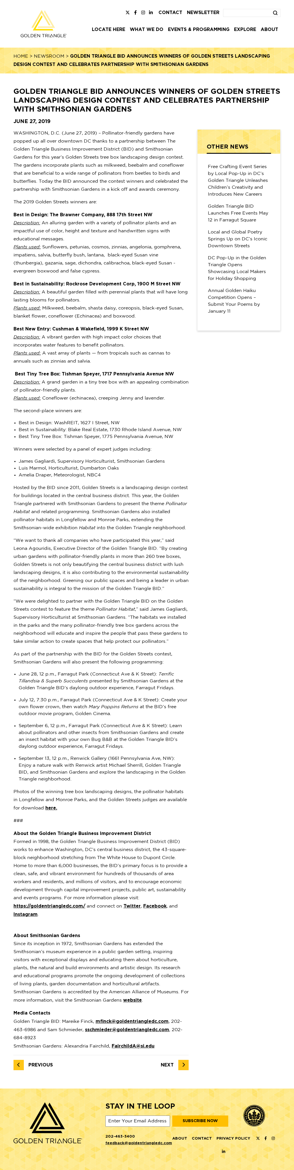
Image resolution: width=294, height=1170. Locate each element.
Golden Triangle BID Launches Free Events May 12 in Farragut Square (238, 213)
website (132, 1000)
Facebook (155, 906)
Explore (245, 29)
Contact (170, 12)
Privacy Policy (233, 1138)
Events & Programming (198, 29)
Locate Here (108, 29)
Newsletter (203, 12)
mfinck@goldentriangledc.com (132, 1021)
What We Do (146, 29)
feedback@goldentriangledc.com (138, 1143)
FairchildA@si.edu (133, 1046)
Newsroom (49, 56)
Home (20, 56)
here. (51, 808)
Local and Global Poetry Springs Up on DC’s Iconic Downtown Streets (237, 239)
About (269, 29)
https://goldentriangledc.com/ (49, 906)
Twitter (132, 906)
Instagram (25, 914)
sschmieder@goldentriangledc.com (127, 1029)
